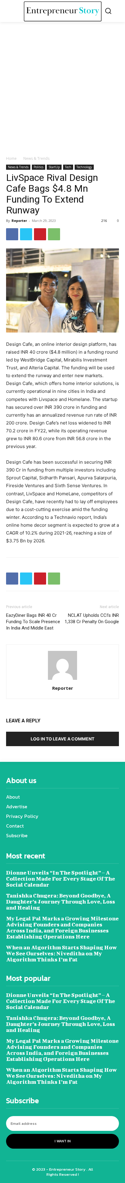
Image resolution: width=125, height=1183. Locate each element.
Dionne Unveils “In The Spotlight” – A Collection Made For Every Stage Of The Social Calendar (60, 878)
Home (11, 158)
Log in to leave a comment (62, 738)
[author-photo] (62, 679)
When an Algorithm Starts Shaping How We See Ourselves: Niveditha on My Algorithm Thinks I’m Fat (61, 953)
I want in (63, 1141)
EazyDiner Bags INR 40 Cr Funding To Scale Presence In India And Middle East (33, 622)
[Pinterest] (40, 234)
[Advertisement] (62, 90)
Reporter (19, 220)
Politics (38, 167)
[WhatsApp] (54, 234)
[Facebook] (12, 234)
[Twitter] (26, 234)
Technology (84, 167)
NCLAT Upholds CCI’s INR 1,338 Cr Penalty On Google (92, 618)
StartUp (54, 167)
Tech (68, 167)
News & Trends (36, 158)
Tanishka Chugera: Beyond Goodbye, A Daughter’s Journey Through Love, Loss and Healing (60, 901)
